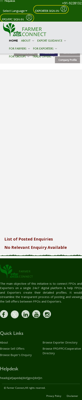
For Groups (17, 56)
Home (13, 40)
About (26, 40)
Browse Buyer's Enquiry (16, 355)
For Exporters (43, 48)
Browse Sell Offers (12, 348)
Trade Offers (42, 56)
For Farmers (18, 48)
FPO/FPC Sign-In (13, 19)
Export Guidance (50, 40)
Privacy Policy (53, 396)
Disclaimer (72, 396)
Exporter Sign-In (47, 11)
